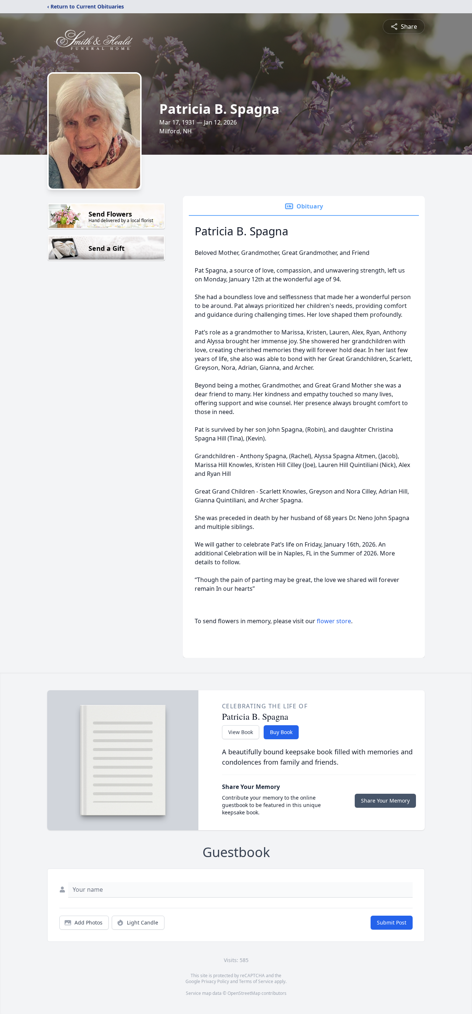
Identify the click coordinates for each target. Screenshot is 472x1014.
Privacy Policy (215, 981)
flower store (334, 621)
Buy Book (281, 732)
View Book (240, 732)
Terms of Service (256, 981)
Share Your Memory (385, 800)
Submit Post (391, 922)
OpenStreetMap (244, 993)
